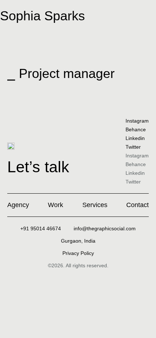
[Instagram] (3, 95)
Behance (136, 129)
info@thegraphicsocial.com (105, 228)
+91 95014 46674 (40, 228)
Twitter (133, 147)
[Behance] (29, 95)
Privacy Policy (78, 253)
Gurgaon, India (78, 241)
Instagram (137, 121)
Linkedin (135, 138)
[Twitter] (16, 95)
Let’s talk (38, 167)
